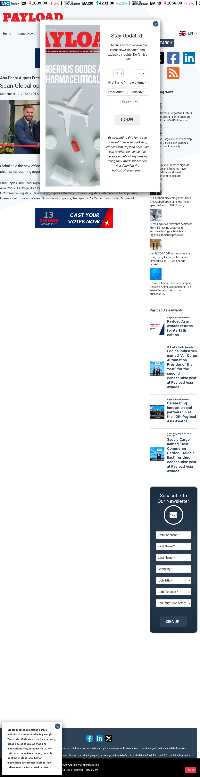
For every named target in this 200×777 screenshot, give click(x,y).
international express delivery (20, 198)
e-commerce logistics (15, 193)
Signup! (172, 621)
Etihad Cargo (40, 193)
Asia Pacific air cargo (14, 188)
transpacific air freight (118, 198)
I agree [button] (190, 770)
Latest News (26, 33)
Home (7, 33)
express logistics (87, 193)
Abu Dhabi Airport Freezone (37, 183)
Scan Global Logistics (56, 198)
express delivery (62, 193)
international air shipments (119, 193)
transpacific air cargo (87, 198)
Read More (92, 770)
